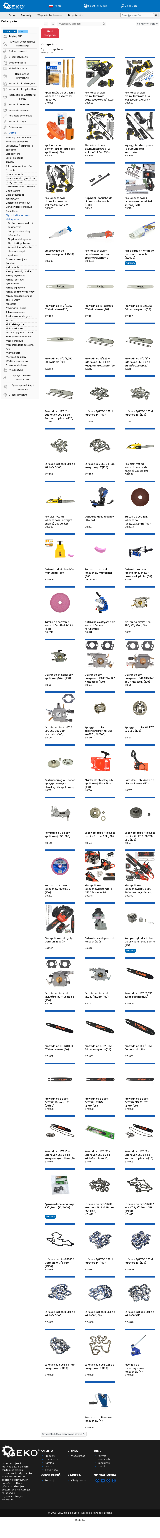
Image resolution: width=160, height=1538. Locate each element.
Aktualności (51, 1470)
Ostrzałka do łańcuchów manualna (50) (59, 571)
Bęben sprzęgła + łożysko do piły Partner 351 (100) (100, 834)
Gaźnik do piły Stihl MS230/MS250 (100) (97, 995)
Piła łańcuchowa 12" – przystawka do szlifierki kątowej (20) (139, 201)
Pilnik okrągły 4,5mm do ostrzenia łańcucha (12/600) (139, 254)
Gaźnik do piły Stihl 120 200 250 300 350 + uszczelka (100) (58, 731)
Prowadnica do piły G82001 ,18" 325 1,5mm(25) (96, 1102)
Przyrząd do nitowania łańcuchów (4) (98, 1419)
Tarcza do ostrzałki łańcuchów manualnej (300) (98, 573)
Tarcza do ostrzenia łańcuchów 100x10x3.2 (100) (57, 889)
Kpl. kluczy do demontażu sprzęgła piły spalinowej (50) (60, 149)
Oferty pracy (78, 1480)
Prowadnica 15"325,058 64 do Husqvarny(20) (138, 307)
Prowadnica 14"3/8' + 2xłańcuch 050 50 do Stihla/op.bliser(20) (97, 1155)
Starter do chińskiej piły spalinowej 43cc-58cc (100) (99, 783)
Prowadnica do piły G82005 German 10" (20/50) (57, 1102)
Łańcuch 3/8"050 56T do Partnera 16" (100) (139, 413)
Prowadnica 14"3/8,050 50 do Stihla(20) (58, 360)
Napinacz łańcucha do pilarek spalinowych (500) (98, 201)
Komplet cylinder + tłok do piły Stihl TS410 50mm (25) (140, 942)
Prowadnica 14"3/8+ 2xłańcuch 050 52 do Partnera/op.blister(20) (59, 415)
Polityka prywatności (104, 1457)
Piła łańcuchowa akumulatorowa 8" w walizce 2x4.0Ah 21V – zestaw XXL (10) (137, 98)
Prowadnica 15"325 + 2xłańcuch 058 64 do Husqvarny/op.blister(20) (100, 362)
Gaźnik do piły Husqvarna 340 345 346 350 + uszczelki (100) (139, 678)
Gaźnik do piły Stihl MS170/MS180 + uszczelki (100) (59, 997)
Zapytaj (49, 1480)
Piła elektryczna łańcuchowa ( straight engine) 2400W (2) (58, 520)
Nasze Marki (51, 1459)
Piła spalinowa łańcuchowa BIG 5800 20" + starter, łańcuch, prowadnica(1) (138, 891)
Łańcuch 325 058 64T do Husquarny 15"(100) (100, 465)
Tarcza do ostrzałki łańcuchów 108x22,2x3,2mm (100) (138, 520)
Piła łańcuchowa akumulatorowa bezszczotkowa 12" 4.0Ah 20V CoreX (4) (99, 98)
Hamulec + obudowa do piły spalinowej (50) (139, 781)
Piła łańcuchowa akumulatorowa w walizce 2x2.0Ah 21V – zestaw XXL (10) (57, 203)
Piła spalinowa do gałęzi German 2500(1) (59, 940)
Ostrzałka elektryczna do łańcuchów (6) (100, 940)
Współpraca (78, 1455)
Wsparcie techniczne (50, 15)
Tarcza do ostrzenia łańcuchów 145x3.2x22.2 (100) (59, 625)
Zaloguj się (131, 5)
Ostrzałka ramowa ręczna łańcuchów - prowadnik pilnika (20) (138, 573)
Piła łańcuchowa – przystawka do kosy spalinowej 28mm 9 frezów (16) (97, 256)
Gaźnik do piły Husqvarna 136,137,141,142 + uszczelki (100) (100, 678)
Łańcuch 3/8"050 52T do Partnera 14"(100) (99, 413)
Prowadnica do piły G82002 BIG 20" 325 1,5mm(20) (136, 1102)
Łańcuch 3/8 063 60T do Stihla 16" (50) (139, 1313)
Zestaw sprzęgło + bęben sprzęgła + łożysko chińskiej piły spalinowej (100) (60, 785)
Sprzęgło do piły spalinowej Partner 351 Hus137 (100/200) (98, 731)
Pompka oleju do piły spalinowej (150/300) (57, 834)
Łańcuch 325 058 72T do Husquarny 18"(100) (99, 1366)
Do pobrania (75, 15)
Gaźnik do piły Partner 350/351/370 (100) (138, 623)
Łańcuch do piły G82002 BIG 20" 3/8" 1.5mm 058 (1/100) (139, 1207)
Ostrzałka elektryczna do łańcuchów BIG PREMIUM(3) (100, 625)
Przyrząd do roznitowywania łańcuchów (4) (134, 1368)
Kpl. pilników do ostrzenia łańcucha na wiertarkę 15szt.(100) (60, 96)
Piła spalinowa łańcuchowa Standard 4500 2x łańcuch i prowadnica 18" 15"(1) (98, 891)
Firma (12, 15)
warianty (130, 263)
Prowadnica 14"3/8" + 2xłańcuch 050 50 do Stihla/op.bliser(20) (138, 362)
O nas (48, 1466)
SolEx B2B (80, 1520)
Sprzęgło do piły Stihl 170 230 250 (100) (139, 729)
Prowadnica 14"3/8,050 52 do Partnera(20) (58, 307)
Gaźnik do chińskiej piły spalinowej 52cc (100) (59, 676)
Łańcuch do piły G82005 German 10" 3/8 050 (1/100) (59, 1263)
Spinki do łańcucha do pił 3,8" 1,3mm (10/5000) (60, 1205)
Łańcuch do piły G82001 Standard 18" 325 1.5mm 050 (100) (99, 1207)
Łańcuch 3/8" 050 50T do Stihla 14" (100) (60, 465)
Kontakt (102, 1466)
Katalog (49, 1463)
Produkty (26, 15)
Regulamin (104, 1463)
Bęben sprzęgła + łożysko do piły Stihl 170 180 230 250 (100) (140, 836)
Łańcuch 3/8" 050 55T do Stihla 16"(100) (100, 1313)
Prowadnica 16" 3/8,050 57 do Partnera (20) (99, 307)
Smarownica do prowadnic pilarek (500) (59, 252)
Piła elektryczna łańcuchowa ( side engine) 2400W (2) (136, 467)
